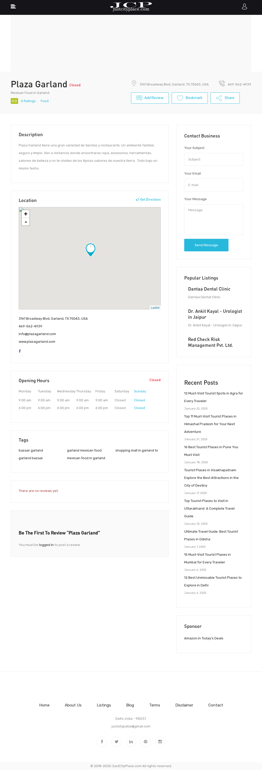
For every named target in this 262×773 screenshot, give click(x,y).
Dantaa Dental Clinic (209, 289)
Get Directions (150, 199)
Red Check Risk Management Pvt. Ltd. (210, 342)
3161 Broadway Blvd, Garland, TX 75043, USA (174, 84)
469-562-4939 (30, 326)
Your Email (192, 173)
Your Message (195, 199)
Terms (154, 705)
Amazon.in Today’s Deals (203, 638)
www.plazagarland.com (37, 341)
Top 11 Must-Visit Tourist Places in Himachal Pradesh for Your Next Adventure (210, 424)
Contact (215, 705)
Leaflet (155, 307)
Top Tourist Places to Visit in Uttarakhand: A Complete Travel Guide (209, 508)
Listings (104, 705)
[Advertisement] (131, 36)
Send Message (206, 245)
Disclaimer (184, 705)
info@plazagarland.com (37, 334)
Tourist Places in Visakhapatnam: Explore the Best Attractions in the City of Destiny (211, 477)
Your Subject (194, 148)
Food (45, 101)
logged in (46, 545)
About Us (73, 705)
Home (44, 705)
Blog (130, 705)
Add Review (153, 98)
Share (229, 98)
